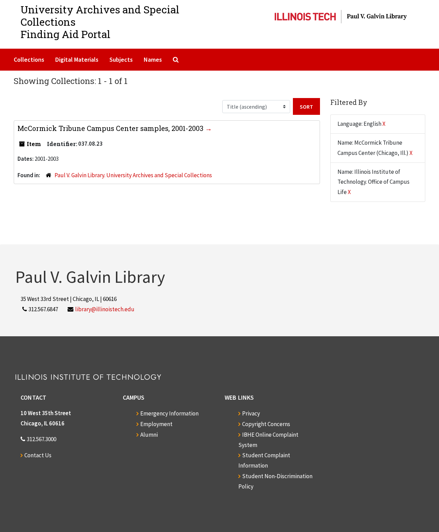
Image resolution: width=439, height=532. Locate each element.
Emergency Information (169, 413)
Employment (156, 424)
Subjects (121, 59)
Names (153, 59)
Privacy (251, 413)
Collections (29, 59)
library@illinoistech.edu (104, 309)
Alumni (149, 434)
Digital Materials (76, 59)
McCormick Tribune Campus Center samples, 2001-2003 (111, 128)
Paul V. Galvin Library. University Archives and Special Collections (133, 175)
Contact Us (37, 455)
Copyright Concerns (266, 424)
